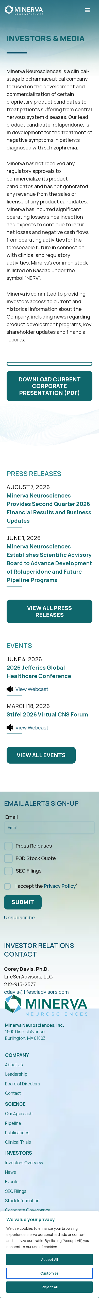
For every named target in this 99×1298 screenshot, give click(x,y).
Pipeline (13, 1123)
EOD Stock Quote (36, 858)
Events (12, 1181)
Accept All (49, 1259)
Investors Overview (24, 1163)
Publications (17, 1133)
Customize (49, 1273)
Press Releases (34, 845)
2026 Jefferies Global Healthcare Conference (39, 672)
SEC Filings (29, 870)
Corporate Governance (28, 1210)
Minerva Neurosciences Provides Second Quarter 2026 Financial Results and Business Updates (49, 508)
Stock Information (22, 1201)
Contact (13, 1093)
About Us (14, 1065)
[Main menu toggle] (87, 10)
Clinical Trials (18, 1142)
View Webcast (31, 689)
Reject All (50, 1287)
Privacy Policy (60, 885)
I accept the (45, 885)
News (10, 1172)
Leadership (16, 1074)
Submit (23, 902)
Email (11, 817)
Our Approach (18, 1113)
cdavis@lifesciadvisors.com (36, 991)
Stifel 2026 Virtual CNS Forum (47, 714)
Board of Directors (22, 1084)
